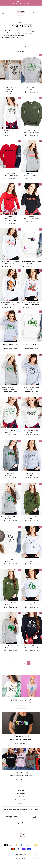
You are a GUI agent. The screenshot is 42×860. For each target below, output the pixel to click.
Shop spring (21, 707)
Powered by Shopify (21, 858)
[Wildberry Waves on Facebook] (22, 823)
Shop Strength (21, 743)
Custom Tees (21, 793)
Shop (21, 787)
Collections (21, 790)
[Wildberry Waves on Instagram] (18, 823)
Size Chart (21, 797)
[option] (21, 3)
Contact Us (21, 803)
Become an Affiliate (21, 800)
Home (20, 22)
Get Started (21, 779)
